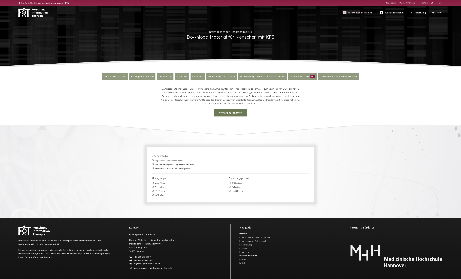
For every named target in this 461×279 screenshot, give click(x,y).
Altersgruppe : (159, 177)
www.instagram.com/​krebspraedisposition (153, 267)
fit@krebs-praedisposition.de (146, 263)
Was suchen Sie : (161, 155)
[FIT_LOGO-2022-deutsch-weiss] (32, 8)
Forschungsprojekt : (239, 177)
